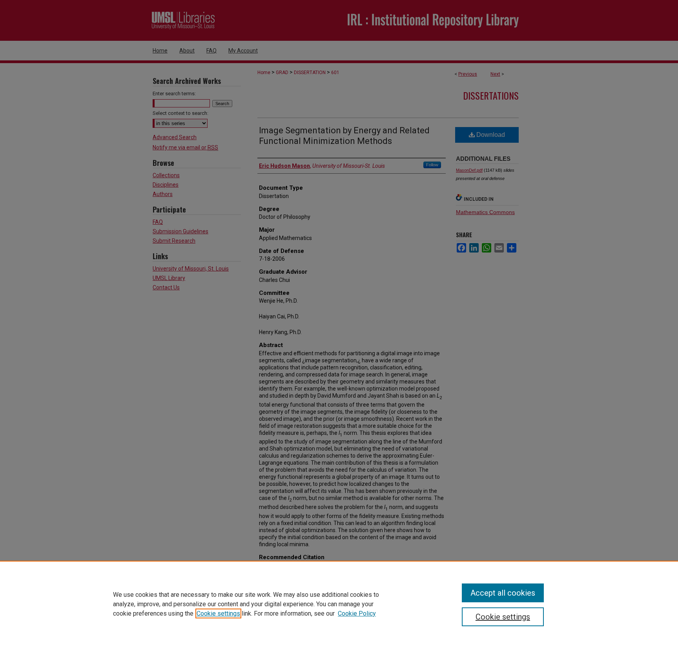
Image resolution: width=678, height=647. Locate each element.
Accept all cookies (502, 593)
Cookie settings (218, 613)
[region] (339, 604)
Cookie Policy (357, 613)
